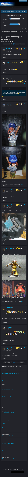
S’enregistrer (23, 0)
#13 (25, 83)
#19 (25, 333)
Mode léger (5, 469)
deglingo (8, 48)
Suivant (22, 43)
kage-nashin (9, 190)
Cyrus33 (8, 327)
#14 (25, 103)
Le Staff (14, 469)
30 (2, 450)
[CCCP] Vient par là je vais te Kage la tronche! (10, 373)
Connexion (15, 0)
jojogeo (8, 62)
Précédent (7, 43)
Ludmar (3, 377)
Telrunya (3, 400)
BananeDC (9, 77)
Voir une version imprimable (8, 462)
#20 (25, 347)
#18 (25, 314)
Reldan (22, 301)
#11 (25, 48)
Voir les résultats (23, 31)
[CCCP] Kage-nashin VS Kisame (8, 396)
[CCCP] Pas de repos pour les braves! (9, 420)
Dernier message (5, 389)
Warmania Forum (10, 11)
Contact (9, 469)
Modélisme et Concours (20, 11)
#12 (25, 61)
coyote (3, 446)
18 (2, 380)
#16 (25, 204)
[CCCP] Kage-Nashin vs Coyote (8, 443)
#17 (25, 248)
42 (2, 403)
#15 (25, 189)
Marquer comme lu (20, 469)
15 (2, 427)
